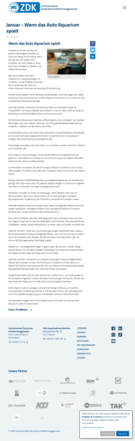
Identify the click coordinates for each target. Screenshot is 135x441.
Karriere (81, 336)
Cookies (81, 357)
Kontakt (81, 332)
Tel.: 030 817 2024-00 (53, 338)
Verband (81, 328)
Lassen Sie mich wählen (92, 427)
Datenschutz (84, 353)
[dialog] (106, 424)
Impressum (83, 349)
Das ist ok (122, 433)
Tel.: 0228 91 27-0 (16, 341)
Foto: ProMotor (18, 309)
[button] (92, 43)
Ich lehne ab (107, 433)
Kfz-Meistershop (86, 345)
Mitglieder (82, 340)
